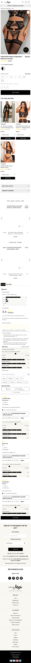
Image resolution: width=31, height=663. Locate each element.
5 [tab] (16, 52)
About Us (15, 613)
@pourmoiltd (15, 573)
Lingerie (15, 637)
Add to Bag (15, 92)
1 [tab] (8, 52)
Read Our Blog (15, 618)
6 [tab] (18, 52)
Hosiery (15, 644)
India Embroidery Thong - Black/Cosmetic (7, 166)
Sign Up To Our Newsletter (15, 620)
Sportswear (15, 642)
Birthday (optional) (16, 539)
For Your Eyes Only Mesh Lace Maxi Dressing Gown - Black (7, 126)
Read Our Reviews (15, 622)
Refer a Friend (15, 624)
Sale (15, 633)
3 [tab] (12, 52)
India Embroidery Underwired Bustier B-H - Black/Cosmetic (23, 126)
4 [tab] (14, 52)
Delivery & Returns (7, 190)
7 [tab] (21, 52)
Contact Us (15, 605)
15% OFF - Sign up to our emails (15, 5)
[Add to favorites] (28, 12)
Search (23, 2)
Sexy (13, 8)
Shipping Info (15, 600)
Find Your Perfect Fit (15, 615)
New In (15, 635)
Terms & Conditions (15, 654)
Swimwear (15, 640)
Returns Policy (15, 602)
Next (29, 6)
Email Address (15, 532)
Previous (1, 6)
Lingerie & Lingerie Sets (6, 8)
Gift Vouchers (15, 646)
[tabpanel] (15, 32)
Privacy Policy (15, 656)
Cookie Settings (15, 657)
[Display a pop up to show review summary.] (26, 130)
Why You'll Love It (7, 186)
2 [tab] (10, 52)
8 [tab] (23, 52)
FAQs (15, 598)
